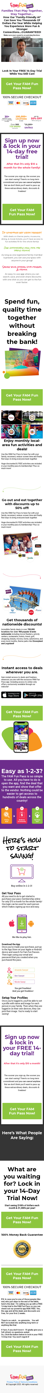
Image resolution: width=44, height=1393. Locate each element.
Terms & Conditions (29, 1382)
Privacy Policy (13, 1382)
